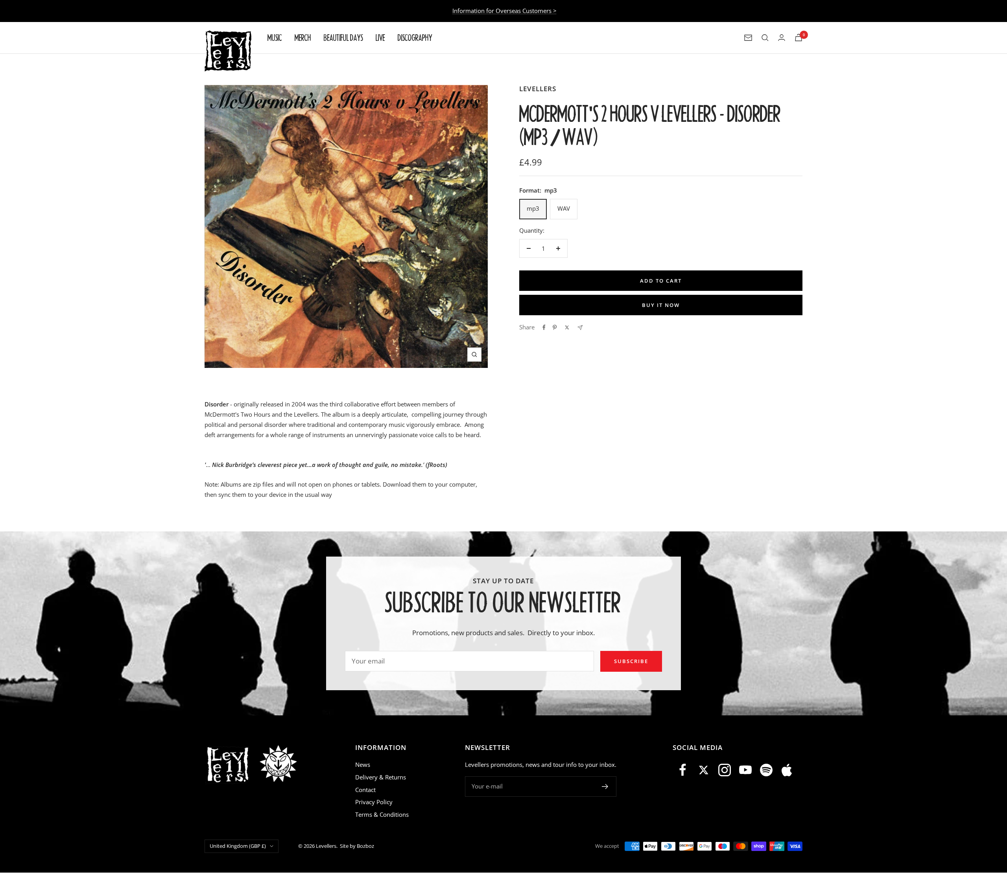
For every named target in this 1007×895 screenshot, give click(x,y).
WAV (563, 208)
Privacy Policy (374, 802)
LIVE (380, 37)
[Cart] (798, 37)
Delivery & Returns (380, 777)
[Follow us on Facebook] (683, 770)
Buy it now (661, 305)
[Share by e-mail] (580, 327)
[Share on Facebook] (544, 327)
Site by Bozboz (357, 845)
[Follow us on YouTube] (745, 770)
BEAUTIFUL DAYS (343, 37)
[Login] (781, 37)
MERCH (303, 37)
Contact (365, 790)
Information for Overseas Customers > (504, 11)
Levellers (537, 88)
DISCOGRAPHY (415, 37)
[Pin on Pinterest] (555, 327)
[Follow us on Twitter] (703, 770)
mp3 (533, 208)
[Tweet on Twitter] (567, 327)
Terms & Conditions (382, 814)
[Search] (765, 37)
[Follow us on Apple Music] (786, 770)
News (362, 764)
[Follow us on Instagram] (724, 770)
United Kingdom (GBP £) (238, 845)
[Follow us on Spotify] (766, 770)
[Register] (605, 786)
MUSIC (274, 37)
